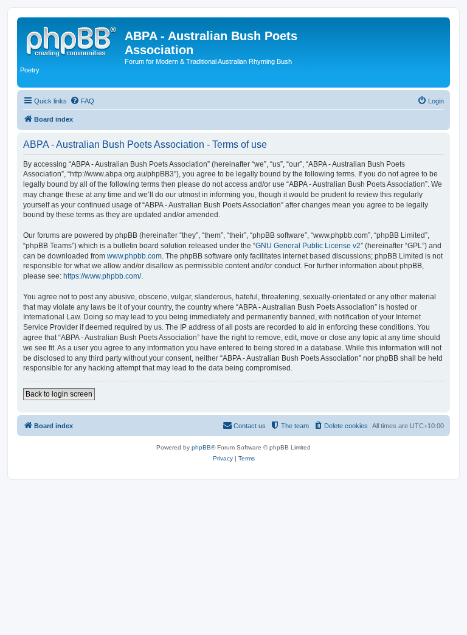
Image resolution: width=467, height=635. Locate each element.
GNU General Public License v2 (308, 245)
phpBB (201, 447)
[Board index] (72, 39)
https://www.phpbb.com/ (102, 276)
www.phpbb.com (134, 256)
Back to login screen (59, 394)
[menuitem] (82, 101)
